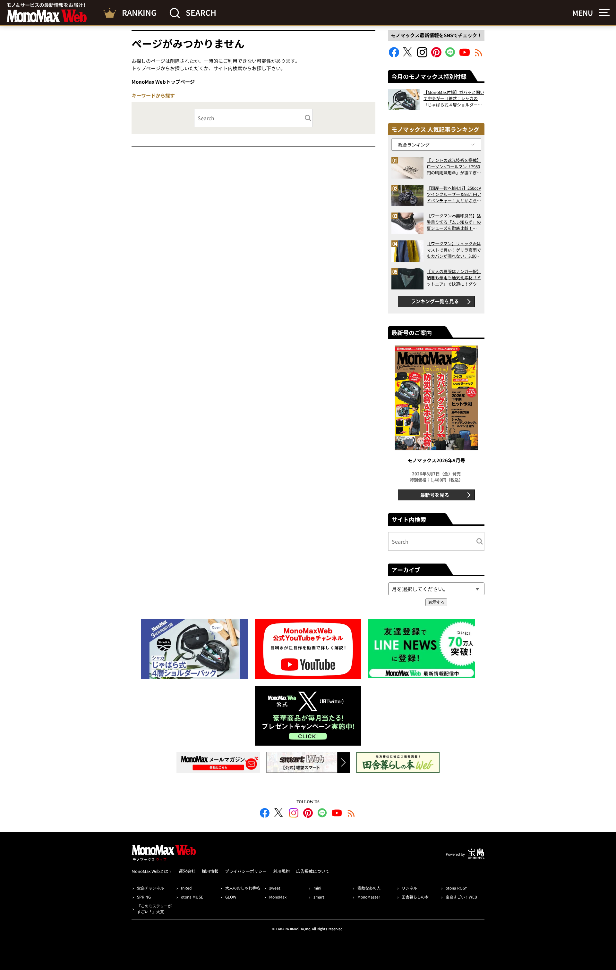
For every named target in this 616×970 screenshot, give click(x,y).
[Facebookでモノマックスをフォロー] (394, 55)
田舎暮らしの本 (415, 896)
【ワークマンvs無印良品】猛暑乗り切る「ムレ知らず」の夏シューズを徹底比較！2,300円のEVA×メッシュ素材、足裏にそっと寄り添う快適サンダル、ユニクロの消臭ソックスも (454, 222)
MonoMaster (368, 896)
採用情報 (210, 871)
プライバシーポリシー (246, 871)
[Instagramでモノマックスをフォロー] (422, 55)
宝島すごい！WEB (461, 896)
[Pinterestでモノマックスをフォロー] (436, 55)
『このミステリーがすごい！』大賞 (154, 908)
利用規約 (281, 871)
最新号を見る (434, 494)
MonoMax (278, 896)
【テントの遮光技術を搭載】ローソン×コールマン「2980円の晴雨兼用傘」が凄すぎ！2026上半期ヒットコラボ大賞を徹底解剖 (454, 166)
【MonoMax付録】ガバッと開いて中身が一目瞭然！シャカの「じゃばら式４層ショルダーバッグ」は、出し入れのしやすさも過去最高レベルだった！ (454, 98)
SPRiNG (144, 896)
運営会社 (187, 871)
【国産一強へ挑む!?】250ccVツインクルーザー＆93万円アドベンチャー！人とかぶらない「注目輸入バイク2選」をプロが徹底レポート (454, 194)
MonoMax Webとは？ (152, 871)
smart (318, 896)
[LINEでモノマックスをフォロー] (450, 55)
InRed (186, 888)
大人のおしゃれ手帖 (242, 888)
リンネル (409, 888)
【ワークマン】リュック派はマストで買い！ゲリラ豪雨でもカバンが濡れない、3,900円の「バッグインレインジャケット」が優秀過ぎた (454, 249)
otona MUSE (192, 896)
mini (317, 888)
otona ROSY (456, 888)
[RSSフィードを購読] (479, 55)
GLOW (230, 896)
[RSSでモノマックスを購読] (351, 814)
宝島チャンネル (150, 888)
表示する (436, 602)
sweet (274, 888)
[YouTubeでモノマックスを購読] (464, 55)
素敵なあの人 (369, 888)
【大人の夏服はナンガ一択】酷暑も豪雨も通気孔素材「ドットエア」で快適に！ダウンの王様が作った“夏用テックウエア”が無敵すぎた (454, 277)
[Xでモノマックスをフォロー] (408, 55)
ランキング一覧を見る (435, 301)
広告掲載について (312, 871)
